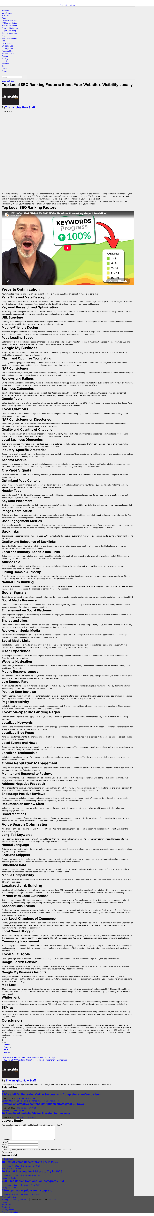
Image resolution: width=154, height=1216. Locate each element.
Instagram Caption (9, 1178)
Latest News (7, 13)
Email (5, 1144)
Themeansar (52, 1199)
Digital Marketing (9, 31)
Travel (4, 69)
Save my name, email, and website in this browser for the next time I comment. (37, 1149)
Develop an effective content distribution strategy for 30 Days (29, 1057)
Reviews (5, 63)
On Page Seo (7, 48)
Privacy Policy (8, 1210)
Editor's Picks (24, 1101)
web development (9, 38)
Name (5, 1142)
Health (4, 61)
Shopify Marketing (9, 33)
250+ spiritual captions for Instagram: (27, 1190)
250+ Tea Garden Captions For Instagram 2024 (33, 1181)
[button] (2, 74)
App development (9, 25)
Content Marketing (10, 28)
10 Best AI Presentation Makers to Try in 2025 (32, 1171)
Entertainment (8, 53)
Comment (6, 1139)
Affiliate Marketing (9, 23)
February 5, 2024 (11, 1185)
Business (5, 10)
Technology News (9, 20)
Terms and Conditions (11, 1212)
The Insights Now (67, 5)
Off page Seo (7, 46)
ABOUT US (6, 1204)
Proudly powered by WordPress (15, 1199)
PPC (3, 36)
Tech (4, 18)
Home (4, 1202)
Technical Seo (8, 51)
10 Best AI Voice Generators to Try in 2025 (30, 1162)
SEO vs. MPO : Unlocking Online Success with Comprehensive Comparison (35, 1060)
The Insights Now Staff (20, 107)
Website (5, 1147)
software (13, 1168)
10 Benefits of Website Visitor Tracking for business (36, 1113)
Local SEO (6, 43)
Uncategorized (52, 1101)
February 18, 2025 (12, 1166)
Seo (3, 41)
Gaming (5, 58)
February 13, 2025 (12, 1175)
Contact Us (6, 1207)
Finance (5, 56)
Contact (5, 71)
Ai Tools (5, 15)
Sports (4, 66)
